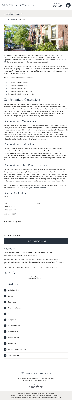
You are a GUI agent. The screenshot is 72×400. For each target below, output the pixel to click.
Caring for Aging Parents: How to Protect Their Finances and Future (28, 252)
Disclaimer (35, 393)
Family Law (12, 314)
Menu (68, 6)
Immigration (12, 320)
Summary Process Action (17, 349)
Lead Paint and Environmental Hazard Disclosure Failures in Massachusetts (30, 267)
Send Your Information (36, 241)
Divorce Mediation (14, 308)
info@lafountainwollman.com (36, 188)
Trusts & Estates (14, 355)
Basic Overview (13, 290)
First (5, 203)
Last (38, 203)
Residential (12, 343)
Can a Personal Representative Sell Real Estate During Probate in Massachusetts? (33, 259)
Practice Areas (11, 19)
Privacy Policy (49, 393)
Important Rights (14, 326)
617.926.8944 (58, 6)
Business (11, 296)
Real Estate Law (13, 338)
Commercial (12, 302)
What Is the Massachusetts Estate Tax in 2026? (20, 256)
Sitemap (41, 393)
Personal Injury (13, 332)
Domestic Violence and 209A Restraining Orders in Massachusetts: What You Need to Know (34, 263)
